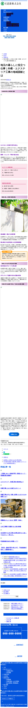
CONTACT (6, 39)
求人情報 (6, 593)
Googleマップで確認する (7, 698)
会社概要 (8, 15)
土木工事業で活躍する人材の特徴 (11, 526)
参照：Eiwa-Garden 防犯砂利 (7, 191)
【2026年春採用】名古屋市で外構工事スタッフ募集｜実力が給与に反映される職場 (15, 570)
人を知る (5, 19)
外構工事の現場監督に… (17, 609)
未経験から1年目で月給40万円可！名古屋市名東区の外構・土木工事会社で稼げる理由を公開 (15, 560)
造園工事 (8, 621)
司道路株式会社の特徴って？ (9, 541)
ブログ (5, 29)
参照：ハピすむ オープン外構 (7, 175)
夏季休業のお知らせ (14, 557)
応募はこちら (14, 434)
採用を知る (6, 20)
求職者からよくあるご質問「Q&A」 (12, 520)
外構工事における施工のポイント (11, 488)
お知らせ (8, 79)
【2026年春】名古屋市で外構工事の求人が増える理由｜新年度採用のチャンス (15, 575)
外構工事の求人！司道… (17, 607)
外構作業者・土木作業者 (12, 24)
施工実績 (5, 27)
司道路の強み (9, 13)
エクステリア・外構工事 (12, 618)
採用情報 (8, 22)
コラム (5, 31)
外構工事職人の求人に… (17, 603)
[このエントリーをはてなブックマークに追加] (4, 452)
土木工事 (8, 620)
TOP (4, 10)
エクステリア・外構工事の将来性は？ (12, 482)
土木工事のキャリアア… (17, 605)
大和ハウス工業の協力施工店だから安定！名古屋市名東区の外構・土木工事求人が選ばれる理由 (14, 565)
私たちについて (7, 12)
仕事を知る (6, 17)
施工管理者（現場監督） (12, 26)
